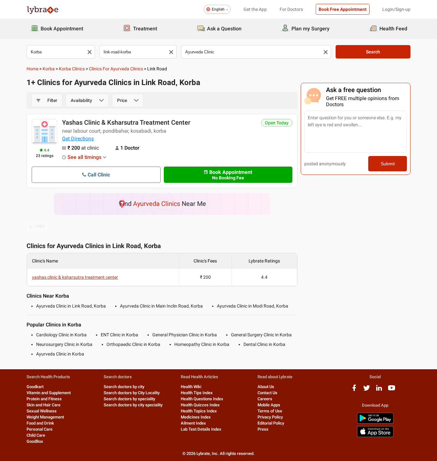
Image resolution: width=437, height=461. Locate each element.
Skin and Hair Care (43, 404)
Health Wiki (191, 386)
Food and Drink (40, 423)
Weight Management (45, 417)
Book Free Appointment (343, 9)
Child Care (36, 435)
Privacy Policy (270, 417)
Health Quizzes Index (200, 404)
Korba (49, 68)
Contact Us (267, 392)
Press (263, 429)
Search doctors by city (124, 386)
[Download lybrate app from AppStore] (375, 436)
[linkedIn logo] (379, 390)
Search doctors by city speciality (133, 404)
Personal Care (39, 429)
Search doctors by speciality (129, 398)
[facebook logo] (354, 390)
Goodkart (35, 386)
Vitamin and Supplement (49, 392)
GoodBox (35, 441)
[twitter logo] (366, 390)
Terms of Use (270, 411)
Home (32, 68)
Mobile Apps (269, 404)
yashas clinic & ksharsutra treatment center (126, 122)
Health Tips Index (197, 392)
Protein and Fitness (44, 398)
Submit (388, 163)
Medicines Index (196, 417)
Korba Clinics (72, 68)
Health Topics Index (199, 411)
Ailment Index (193, 423)
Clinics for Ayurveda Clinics (116, 68)
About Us (266, 386)
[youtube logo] (391, 390)
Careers (265, 398)
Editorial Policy (271, 423)
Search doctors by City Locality (132, 392)
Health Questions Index (202, 398)
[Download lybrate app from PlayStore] (375, 422)
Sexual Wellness (42, 411)
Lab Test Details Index (201, 429)
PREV (40, 226)
